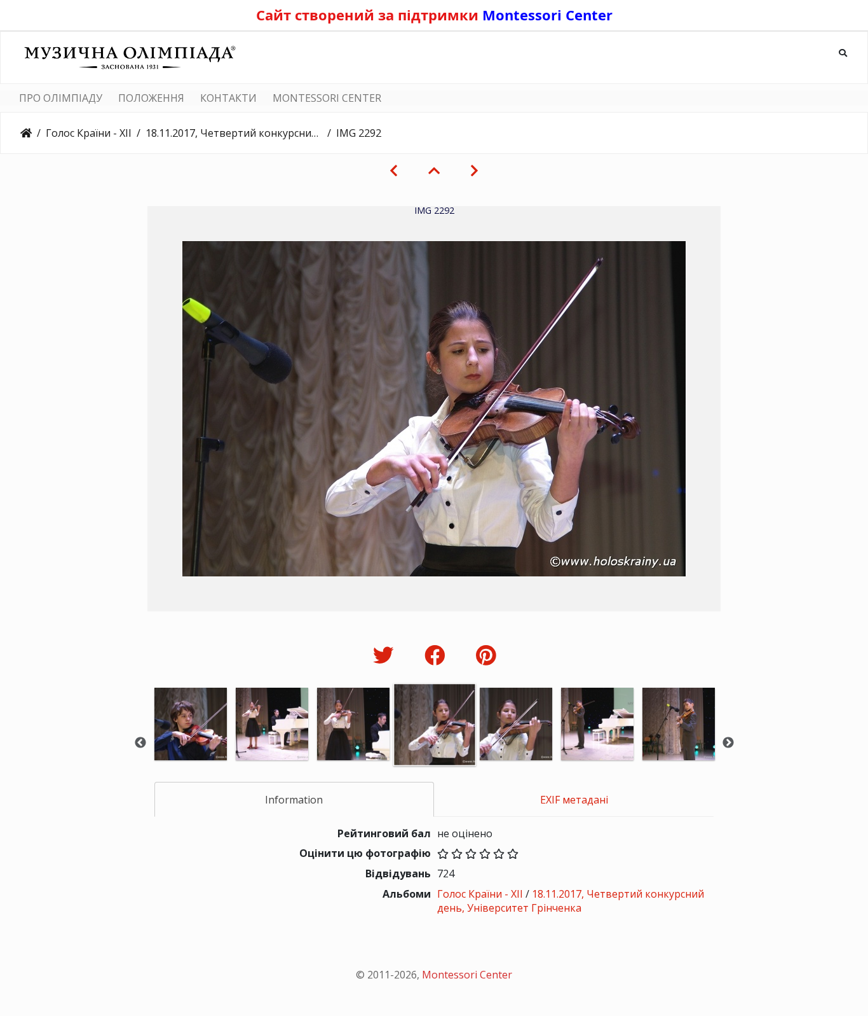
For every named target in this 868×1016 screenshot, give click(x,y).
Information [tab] (294, 800)
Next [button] (728, 743)
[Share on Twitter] (386, 655)
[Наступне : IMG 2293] (474, 170)
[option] (190, 741)
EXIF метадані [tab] (574, 800)
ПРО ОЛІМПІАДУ (60, 98)
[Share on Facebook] (437, 655)
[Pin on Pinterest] (485, 655)
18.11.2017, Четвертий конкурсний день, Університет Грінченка (234, 133)
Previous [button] (140, 743)
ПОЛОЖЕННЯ (151, 98)
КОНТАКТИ (228, 98)
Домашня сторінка (26, 133)
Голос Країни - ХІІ (89, 133)
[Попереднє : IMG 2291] (393, 170)
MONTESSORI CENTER (327, 98)
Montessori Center (547, 14)
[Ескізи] (434, 170)
